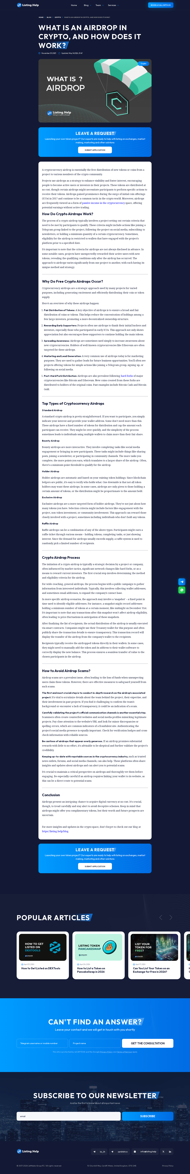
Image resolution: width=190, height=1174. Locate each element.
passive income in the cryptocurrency (103, 203)
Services (112, 5)
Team (98, 5)
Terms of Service (124, 1052)
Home (74, 5)
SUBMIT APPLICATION (95, 150)
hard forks (127, 376)
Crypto (143, 64)
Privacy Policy (106, 1052)
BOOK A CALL (161, 5)
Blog (86, 5)
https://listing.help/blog (55, 831)
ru (181, 1172)
